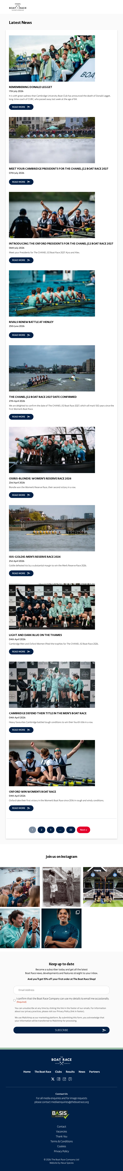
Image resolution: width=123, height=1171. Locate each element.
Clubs (58, 1071)
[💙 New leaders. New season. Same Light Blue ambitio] (20, 928)
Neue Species (67, 1162)
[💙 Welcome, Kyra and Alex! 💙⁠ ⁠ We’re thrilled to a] (61, 928)
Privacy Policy (61, 1151)
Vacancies (61, 1131)
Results (70, 1071)
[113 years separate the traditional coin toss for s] (61, 887)
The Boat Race (43, 1071)
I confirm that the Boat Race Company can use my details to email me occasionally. (62, 1000)
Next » (83, 829)
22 (71, 829)
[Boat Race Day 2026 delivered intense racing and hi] (20, 887)
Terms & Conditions (61, 1141)
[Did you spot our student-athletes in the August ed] (103, 887)
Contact (61, 1126)
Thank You (61, 1136)
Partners (94, 1071)
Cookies (61, 1146)
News (82, 1071)
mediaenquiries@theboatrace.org (70, 1102)
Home (27, 1071)
